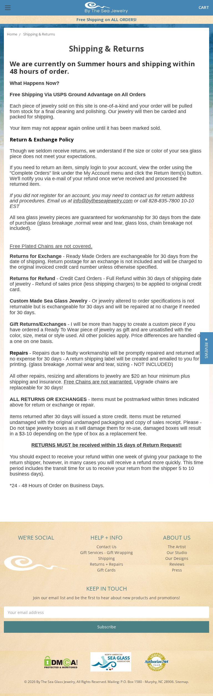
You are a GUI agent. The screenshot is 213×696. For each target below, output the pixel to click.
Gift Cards (106, 570)
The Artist (177, 546)
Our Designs (176, 558)
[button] (206, 348)
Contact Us (106, 546)
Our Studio (177, 552)
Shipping (106, 558)
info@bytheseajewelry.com (103, 201)
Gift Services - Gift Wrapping (106, 552)
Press (177, 570)
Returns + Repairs (106, 564)
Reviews (176, 564)
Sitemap (181, 681)
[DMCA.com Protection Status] (60, 661)
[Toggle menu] (7, 7)
